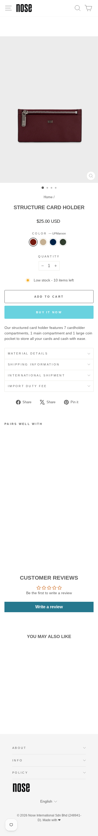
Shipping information (34, 364)
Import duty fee (27, 386)
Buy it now (49, 312)
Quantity (49, 256)
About (19, 747)
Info (17, 760)
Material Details (28, 353)
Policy (20, 772)
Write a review (49, 607)
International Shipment (36, 375)
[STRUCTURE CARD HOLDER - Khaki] (13, 533)
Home (48, 197)
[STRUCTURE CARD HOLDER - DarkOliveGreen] (25, 533)
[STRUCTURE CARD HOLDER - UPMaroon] (7, 533)
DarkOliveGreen (63, 242)
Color (49, 233)
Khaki (43, 242)
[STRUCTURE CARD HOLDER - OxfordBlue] (19, 533)
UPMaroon (33, 242)
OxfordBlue (53, 242)
